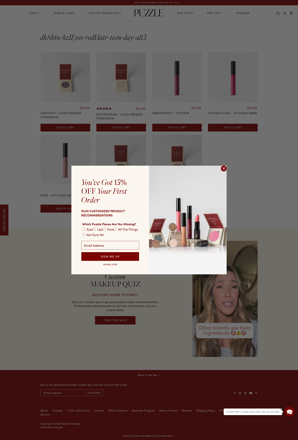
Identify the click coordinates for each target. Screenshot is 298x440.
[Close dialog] (224, 168)
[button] (289, 412)
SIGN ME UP (110, 256)
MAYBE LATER (110, 264)
